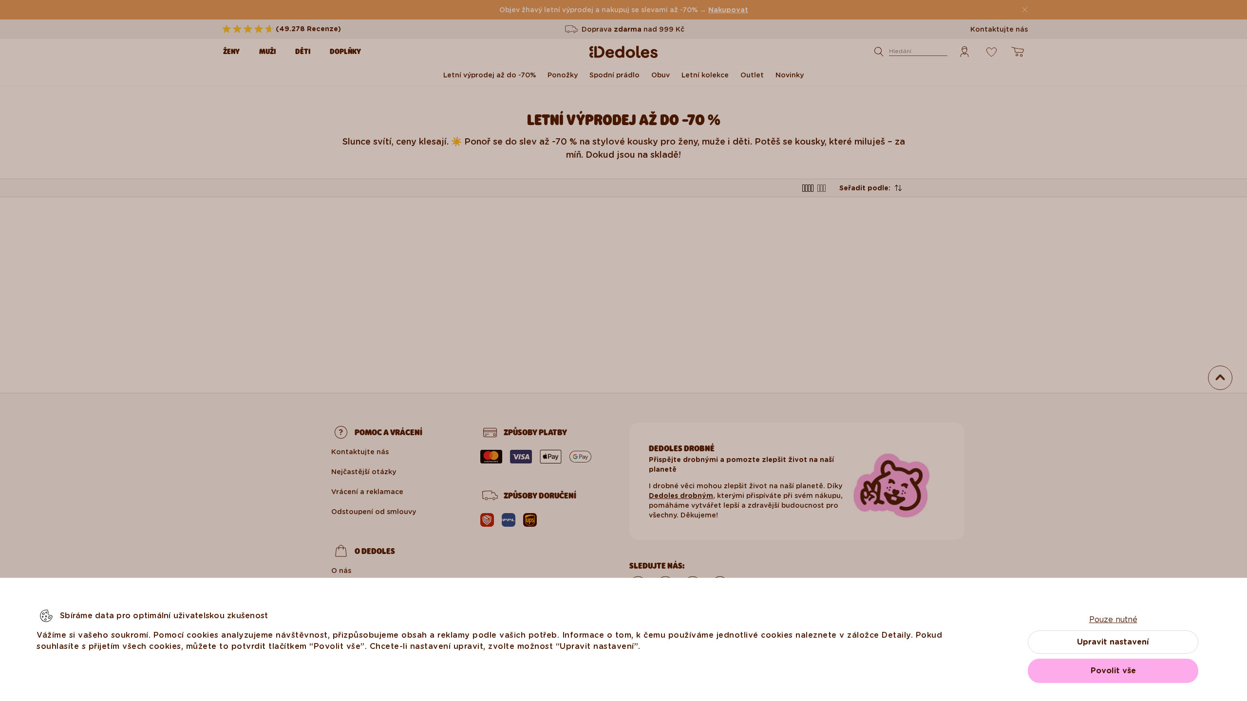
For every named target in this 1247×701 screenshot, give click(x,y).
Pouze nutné (1113, 619)
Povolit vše (1113, 670)
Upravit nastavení (1113, 641)
